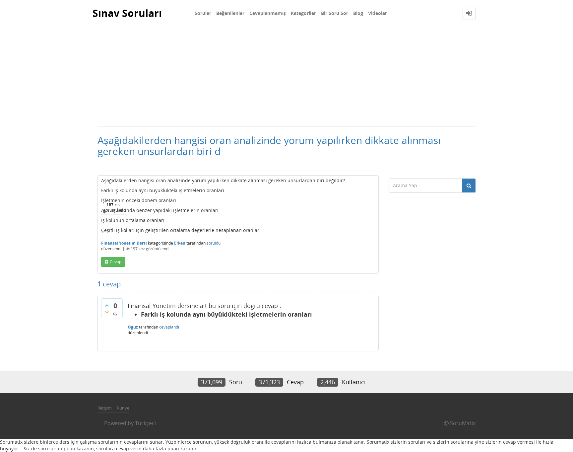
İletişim (104, 408)
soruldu (214, 243)
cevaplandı (169, 327)
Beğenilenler (230, 13)
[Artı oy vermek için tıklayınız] (106, 305)
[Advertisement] (286, 76)
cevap (115, 261)
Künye (123, 408)
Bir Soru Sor (334, 13)
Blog (358, 13)
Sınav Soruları (127, 13)
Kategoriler (303, 13)
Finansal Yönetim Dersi (124, 243)
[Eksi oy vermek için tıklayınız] (106, 312)
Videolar (377, 13)
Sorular (203, 13)
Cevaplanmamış (267, 13)
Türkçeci (145, 423)
